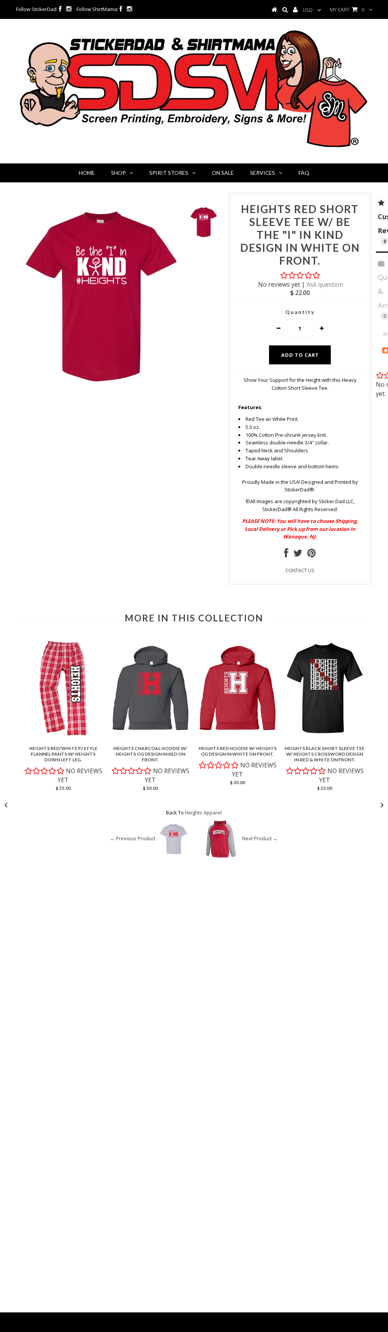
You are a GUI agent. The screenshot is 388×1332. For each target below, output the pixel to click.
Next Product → (260, 838)
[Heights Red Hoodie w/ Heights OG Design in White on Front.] (237, 738)
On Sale (223, 172)
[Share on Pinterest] (311, 554)
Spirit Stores (168, 172)
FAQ (304, 172)
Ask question (325, 284)
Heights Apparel (203, 812)
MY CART (347, 9)
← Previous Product (132, 838)
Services (262, 172)
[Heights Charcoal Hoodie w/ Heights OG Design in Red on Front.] (150, 738)
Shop (118, 172)
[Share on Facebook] (286, 554)
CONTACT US (299, 570)
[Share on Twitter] (297, 554)
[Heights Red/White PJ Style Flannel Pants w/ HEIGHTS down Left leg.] (63, 738)
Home (87, 172)
